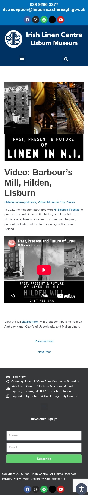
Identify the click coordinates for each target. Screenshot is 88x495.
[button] (22, 58)
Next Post (44, 352)
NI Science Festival (66, 209)
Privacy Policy (11, 478)
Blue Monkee (53, 478)
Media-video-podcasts (21, 202)
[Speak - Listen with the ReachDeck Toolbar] (81, 489)
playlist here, (30, 321)
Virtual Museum (48, 202)
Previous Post (44, 341)
